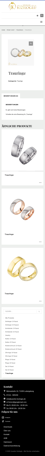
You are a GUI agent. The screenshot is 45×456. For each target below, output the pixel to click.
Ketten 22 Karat (10, 342)
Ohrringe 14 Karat (11, 352)
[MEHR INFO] (40, 182)
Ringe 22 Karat (10, 363)
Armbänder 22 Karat (12, 332)
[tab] (11, 95)
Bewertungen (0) (11, 96)
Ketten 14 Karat (10, 339)
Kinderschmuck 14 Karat (13, 345)
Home (3, 30)
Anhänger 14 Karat (11, 321)
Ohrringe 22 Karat (11, 356)
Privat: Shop (10, 30)
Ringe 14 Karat (10, 359)
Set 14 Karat (9, 366)
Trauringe (19, 30)
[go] (39, 311)
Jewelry (7, 335)
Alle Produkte (9, 318)
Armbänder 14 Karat (12, 328)
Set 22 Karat (9, 370)
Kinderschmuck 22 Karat (13, 349)
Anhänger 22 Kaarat (12, 325)
